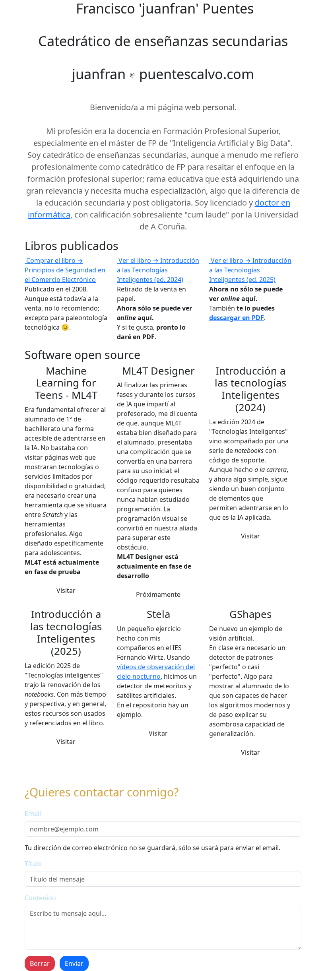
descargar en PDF (236, 317)
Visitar (66, 590)
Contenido (40, 897)
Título (33, 863)
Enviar (74, 963)
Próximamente (158, 594)
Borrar (40, 963)
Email (33, 813)
